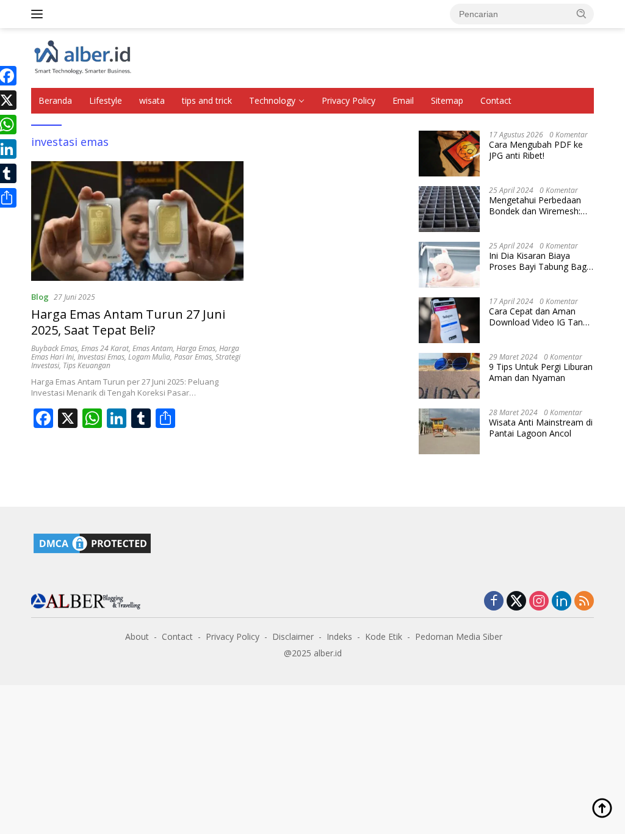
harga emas (195, 348)
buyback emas (54, 348)
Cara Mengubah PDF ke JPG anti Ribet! (536, 150)
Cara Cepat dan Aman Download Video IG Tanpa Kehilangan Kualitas (541, 317)
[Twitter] (516, 601)
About (137, 636)
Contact (495, 100)
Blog (40, 296)
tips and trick (207, 100)
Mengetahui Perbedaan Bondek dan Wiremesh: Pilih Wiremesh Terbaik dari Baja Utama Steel (535, 206)
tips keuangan (86, 365)
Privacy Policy (348, 100)
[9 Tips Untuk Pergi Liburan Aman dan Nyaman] (449, 376)
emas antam (152, 348)
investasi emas (101, 357)
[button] (581, 13)
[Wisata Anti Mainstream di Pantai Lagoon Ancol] (449, 431)
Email (403, 100)
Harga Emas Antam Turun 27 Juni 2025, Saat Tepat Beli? (128, 322)
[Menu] (39, 14)
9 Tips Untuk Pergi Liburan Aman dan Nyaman (541, 372)
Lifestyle (105, 100)
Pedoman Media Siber (458, 636)
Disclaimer (293, 636)
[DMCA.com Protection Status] (92, 542)
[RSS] (584, 601)
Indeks (339, 636)
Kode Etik (383, 636)
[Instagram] (539, 601)
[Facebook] (494, 601)
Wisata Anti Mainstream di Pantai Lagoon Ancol (541, 428)
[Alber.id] (83, 57)
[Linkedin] (561, 601)
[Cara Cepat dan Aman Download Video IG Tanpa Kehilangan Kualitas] (449, 320)
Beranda (55, 100)
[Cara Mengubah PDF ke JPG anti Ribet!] (449, 153)
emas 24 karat (105, 348)
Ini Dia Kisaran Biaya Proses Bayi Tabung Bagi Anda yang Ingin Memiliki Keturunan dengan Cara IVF (538, 261)
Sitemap (447, 100)
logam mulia (149, 357)
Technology (272, 100)
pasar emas (193, 357)
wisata (152, 100)
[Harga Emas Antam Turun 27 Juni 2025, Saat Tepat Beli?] (137, 221)
